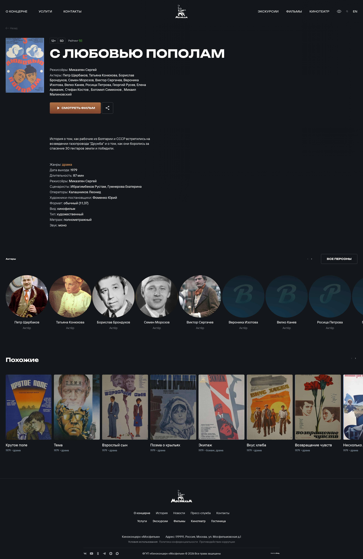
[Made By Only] (275, 553)
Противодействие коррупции (217, 541)
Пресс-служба (201, 513)
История (162, 513)
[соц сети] (85, 553)
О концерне (16, 11)
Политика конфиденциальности (178, 541)
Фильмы (294, 11)
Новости (179, 513)
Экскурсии (268, 11)
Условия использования (143, 541)
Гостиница (218, 521)
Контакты (72, 11)
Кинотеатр (319, 11)
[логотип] (181, 11)
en (355, 11)
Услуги (45, 11)
